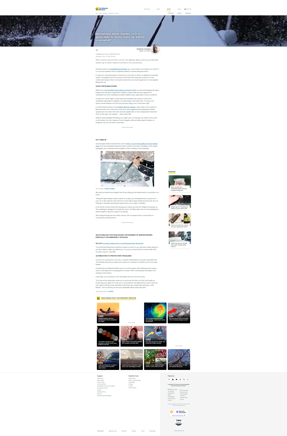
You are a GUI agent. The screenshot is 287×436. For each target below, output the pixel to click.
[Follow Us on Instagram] (173, 379)
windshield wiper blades (118, 69)
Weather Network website (126, 107)
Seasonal (111, 13)
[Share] (97, 50)
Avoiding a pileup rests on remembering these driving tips (123, 243)
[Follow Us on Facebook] (169, 379)
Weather (105, 13)
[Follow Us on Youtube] (176, 379)
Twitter (110, 291)
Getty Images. (110, 189)
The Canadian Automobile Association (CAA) (120, 90)
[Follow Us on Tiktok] (180, 379)
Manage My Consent (102, 388)
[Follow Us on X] (188, 379)
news (100, 13)
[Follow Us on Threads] (184, 379)
